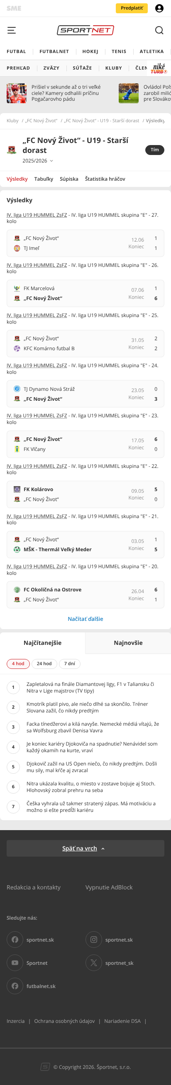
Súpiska (69, 178)
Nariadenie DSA (122, 1020)
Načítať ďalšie (85, 618)
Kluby (13, 121)
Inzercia (15, 1020)
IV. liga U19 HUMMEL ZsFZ (37, 214)
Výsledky (17, 178)
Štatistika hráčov (105, 178)
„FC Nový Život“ (41, 121)
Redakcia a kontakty (34, 887)
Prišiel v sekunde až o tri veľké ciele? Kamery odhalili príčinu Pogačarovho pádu (66, 93)
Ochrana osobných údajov (64, 1020)
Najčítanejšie (42, 643)
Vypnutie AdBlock (109, 887)
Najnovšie (128, 643)
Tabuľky (43, 178)
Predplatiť (132, 8)
